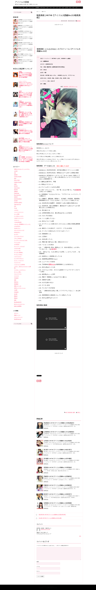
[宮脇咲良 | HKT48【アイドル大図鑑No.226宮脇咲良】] (40, 480)
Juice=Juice (17, 187)
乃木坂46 (16, 278)
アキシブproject (17, 238)
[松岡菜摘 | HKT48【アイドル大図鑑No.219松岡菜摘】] (40, 506)
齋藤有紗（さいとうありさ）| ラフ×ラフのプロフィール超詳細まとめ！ (25, 61)
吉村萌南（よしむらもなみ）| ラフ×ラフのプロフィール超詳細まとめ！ (25, 21)
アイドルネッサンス (19, 236)
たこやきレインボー (19, 216)
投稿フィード (17, 315)
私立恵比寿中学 (17, 302)
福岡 (74, 412)
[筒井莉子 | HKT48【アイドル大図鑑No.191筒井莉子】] (40, 498)
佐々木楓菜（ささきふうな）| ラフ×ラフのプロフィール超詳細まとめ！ (25, 56)
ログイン (16, 313)
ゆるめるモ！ (17, 232)
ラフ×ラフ (16, 276)
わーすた (16, 234)
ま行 (70, 7)
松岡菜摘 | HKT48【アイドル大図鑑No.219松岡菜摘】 (58, 503)
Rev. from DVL (17, 195)
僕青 (15, 280)
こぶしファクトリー (19, 212)
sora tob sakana (17, 198)
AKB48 (15, 174)
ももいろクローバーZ (19, 230)
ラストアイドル (17, 274)
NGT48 (16, 189)
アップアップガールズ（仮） (21, 240)
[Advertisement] (59, 35)
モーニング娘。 (17, 272)
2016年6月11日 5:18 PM (45, 529)
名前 (38, 561)
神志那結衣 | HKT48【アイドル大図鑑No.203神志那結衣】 (59, 423)
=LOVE (16, 171)
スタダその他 (17, 248)
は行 (63, 7)
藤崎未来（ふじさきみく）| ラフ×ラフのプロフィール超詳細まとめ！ (25, 27)
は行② (66, 7)
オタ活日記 (16, 244)
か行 (51, 7)
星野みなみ (52, 264)
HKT (66, 412)
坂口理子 (54, 249)
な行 (60, 7)
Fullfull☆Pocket (17, 182)
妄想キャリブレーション (20, 288)
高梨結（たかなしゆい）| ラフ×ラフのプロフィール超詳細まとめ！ (25, 50)
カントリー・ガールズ (19, 246)
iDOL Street (42, 7)
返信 (80, 536)
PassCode (16, 193)
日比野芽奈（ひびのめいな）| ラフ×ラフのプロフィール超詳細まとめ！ (25, 33)
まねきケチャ (17, 228)
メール (38, 566)
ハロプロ (19, 7)
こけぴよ (16, 210)
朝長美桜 (70, 412)
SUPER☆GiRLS (18, 202)
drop (15, 178)
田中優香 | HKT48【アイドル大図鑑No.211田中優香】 (58, 458)
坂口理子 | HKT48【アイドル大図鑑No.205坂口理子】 (58, 449)
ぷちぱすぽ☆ (17, 226)
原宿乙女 (16, 282)
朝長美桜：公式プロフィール (70, 86)
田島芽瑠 (78, 190)
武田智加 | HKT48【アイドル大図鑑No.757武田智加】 (58, 467)
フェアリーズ (17, 262)
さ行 (54, 7)
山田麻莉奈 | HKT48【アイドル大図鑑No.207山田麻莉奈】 (59, 431)
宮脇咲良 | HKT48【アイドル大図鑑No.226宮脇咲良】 (58, 476)
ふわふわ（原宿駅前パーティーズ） (22, 224)
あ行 (47, 7)
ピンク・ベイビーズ (19, 260)
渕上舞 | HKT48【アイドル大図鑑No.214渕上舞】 (50, 518)
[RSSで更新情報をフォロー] (79, 2)
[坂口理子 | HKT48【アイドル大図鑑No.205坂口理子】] (40, 453)
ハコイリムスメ (17, 256)
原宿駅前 (37, 7)
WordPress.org (17, 319)
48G (23, 7)
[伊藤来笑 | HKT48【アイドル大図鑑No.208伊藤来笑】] (40, 489)
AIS (15, 172)
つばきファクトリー (19, 218)
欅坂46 (15, 298)
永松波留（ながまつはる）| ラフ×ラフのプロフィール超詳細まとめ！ (25, 44)
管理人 (78, 412)
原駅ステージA (17, 286)
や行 (73, 7)
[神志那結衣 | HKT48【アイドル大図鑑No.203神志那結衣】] (40, 426)
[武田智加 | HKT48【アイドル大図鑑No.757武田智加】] (40, 471)
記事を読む (46, 428)
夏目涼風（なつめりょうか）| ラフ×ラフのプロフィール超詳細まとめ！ (25, 38)
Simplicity (52, 586)
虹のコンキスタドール (19, 304)
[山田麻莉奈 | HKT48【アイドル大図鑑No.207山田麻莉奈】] (40, 435)
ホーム (15, 7)
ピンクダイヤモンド (19, 258)
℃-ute (15, 208)
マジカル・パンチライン (20, 270)
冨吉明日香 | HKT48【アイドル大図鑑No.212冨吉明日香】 (52, 514)
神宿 (15, 300)
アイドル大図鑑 (22, 2)
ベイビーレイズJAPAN (19, 264)
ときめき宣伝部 (17, 222)
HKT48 (78, 20)
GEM (15, 184)
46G (27, 7)
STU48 (15, 200)
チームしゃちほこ (18, 254)
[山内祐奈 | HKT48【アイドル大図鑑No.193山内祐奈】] (40, 444)
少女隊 (15, 290)
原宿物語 (16, 284)
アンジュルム (17, 242)
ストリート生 (17, 250)
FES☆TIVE (17, 180)
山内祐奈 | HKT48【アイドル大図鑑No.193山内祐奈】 (58, 440)
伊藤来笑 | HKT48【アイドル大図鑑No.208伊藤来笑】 (58, 485)
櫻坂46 (15, 296)
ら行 (76, 7)
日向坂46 (16, 292)
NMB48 (16, 191)
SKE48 (15, 197)
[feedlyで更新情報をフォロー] (77, 2)
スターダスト (31, 7)
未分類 (15, 294)
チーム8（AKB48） (18, 252)
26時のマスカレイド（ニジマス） (22, 169)
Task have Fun (17, 204)
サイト (38, 571)
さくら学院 (16, 214)
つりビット (16, 220)
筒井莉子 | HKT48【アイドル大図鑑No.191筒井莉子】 (58, 494)
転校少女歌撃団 (17, 306)
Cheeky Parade (17, 176)
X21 (15, 206)
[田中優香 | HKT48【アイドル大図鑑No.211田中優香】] (40, 462)
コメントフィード (18, 317)
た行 (57, 7)
